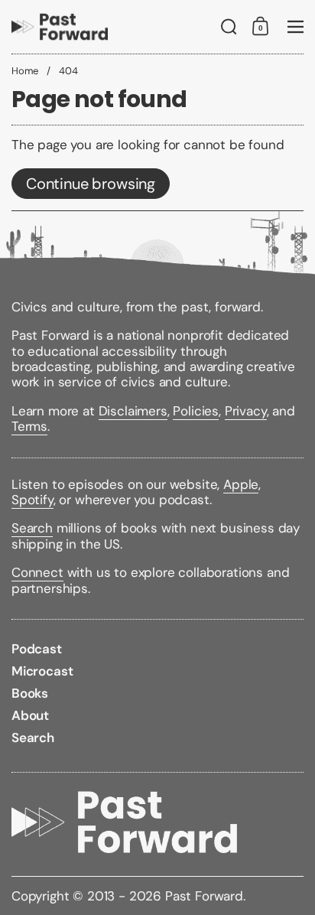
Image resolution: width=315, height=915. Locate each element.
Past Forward (204, 895)
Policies (196, 410)
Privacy (246, 410)
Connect (37, 572)
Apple (240, 484)
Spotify (32, 499)
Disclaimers (133, 410)
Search (32, 527)
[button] (229, 27)
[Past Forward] (59, 27)
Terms (29, 426)
